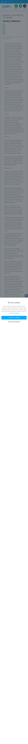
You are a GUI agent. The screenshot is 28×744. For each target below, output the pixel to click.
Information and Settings (14, 321)
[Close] (26, 295)
